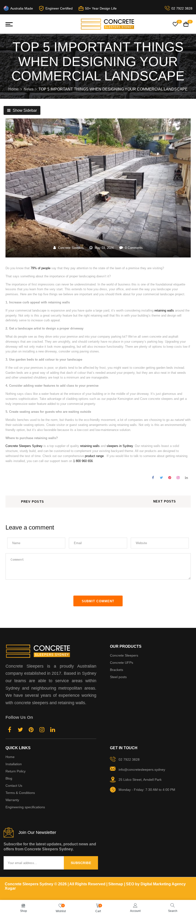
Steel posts (118, 677)
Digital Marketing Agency (163, 884)
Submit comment (98, 601)
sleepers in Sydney (120, 446)
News (28, 89)
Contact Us (13, 785)
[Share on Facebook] (153, 477)
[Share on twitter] (161, 477)
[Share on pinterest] (170, 477)
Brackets (116, 670)
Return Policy (15, 771)
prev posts (32, 501)
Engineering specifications (25, 807)
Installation (13, 764)
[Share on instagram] (178, 477)
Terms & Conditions (20, 793)
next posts (164, 501)
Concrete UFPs (121, 662)
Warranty (12, 800)
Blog (8, 778)
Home (13, 89)
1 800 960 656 (83, 461)
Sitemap (115, 884)
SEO (130, 884)
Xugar (10, 888)
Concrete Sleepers (71, 248)
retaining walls (164, 310)
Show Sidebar (24, 110)
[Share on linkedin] (186, 477)
